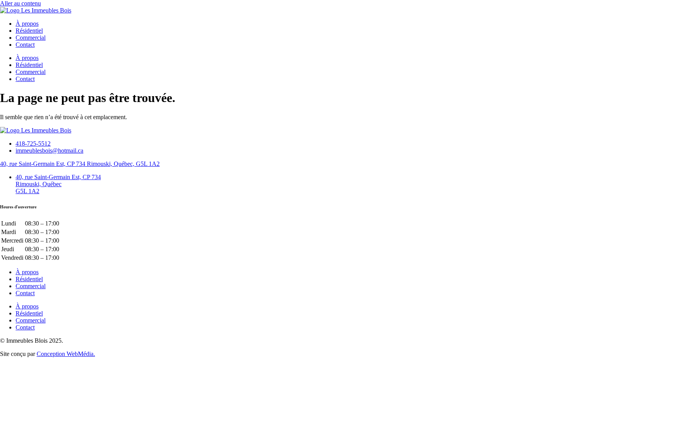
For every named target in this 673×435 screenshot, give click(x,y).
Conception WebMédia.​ (66, 353)
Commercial (31, 37)
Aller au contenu (20, 3)
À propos (27, 23)
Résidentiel (29, 30)
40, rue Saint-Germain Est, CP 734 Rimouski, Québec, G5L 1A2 (80, 163)
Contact (25, 44)
